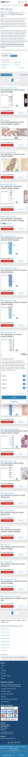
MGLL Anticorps (5, 632)
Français (12, 742)
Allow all (14, 397)
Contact (3, 665)
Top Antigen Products (6, 675)
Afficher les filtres (7, 74)
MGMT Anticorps (5, 629)
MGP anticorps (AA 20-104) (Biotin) (11, 596)
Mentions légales (9, 746)
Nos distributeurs (5, 701)
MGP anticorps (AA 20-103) (9, 88)
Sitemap (3, 678)
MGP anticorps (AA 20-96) (8, 152)
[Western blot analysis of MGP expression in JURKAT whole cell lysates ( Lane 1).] (11, 473)
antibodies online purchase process (9, 699)
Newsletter (3, 670)
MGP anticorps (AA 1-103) (8, 300)
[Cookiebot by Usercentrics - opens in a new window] (21, 354)
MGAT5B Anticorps (5, 638)
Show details (21, 393)
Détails (21, 113)
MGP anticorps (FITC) (7, 562)
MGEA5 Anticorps (5, 635)
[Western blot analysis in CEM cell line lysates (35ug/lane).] (11, 196)
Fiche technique (7, 113)
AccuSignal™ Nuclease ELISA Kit (8, 688)
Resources (3, 673)
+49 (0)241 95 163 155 (7, 733)
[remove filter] (8, 56)
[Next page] (18, 80)
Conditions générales (13, 748)
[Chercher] (25, 5)
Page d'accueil (5, 657)
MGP (16, 657)
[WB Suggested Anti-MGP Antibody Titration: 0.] (11, 441)
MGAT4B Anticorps (5, 648)
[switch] (25, 380)
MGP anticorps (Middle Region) (10, 429)
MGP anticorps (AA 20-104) (9, 268)
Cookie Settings (3, 748)
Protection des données (20, 746)
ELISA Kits (3, 696)
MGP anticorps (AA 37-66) (8, 184)
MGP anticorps (5, 120)
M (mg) (11, 657)
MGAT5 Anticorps (5, 641)
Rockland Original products (7, 694)
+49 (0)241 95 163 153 (7, 732)
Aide (2, 668)
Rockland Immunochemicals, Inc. (8, 738)
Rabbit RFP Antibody (6, 691)
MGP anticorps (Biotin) (7, 493)
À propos (2, 746)
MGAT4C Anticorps (5, 644)
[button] (26, 100)
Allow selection (14, 401)
